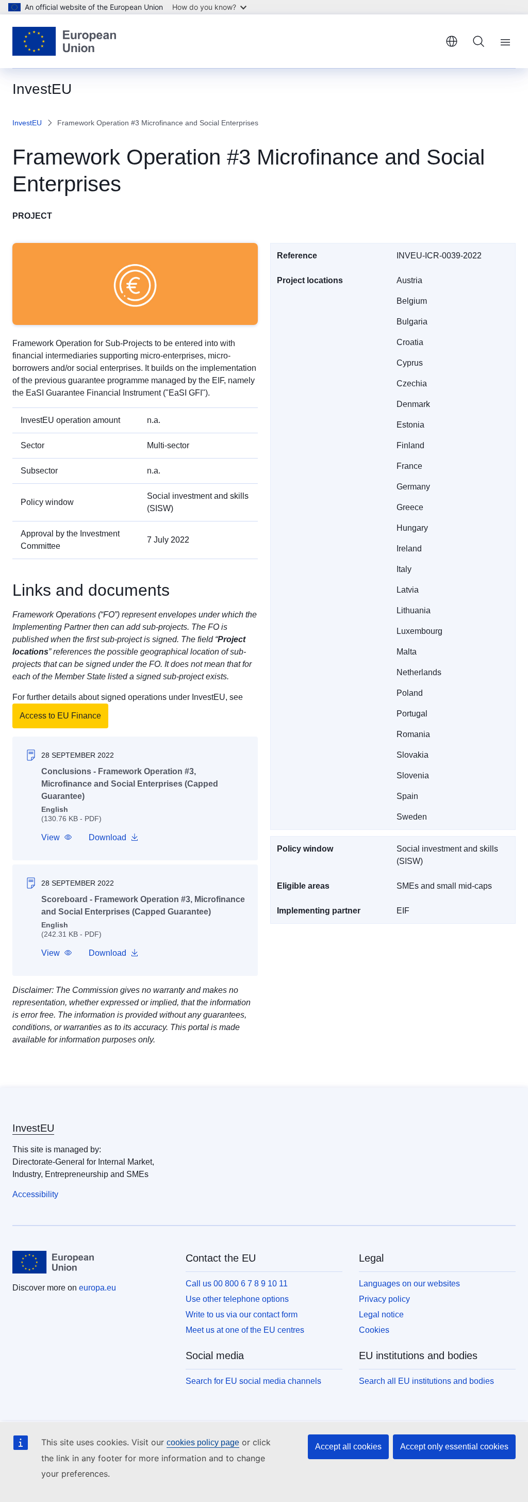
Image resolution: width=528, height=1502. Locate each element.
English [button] (451, 41)
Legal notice (381, 1314)
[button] (56, 837)
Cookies (374, 1330)
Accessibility (35, 1194)
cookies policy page (203, 1442)
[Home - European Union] (64, 41)
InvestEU (27, 123)
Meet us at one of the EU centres (245, 1330)
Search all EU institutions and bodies (426, 1381)
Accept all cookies (348, 1446)
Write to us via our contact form (242, 1314)
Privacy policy (384, 1299)
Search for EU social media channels (253, 1381)
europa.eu (97, 1287)
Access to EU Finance (60, 715)
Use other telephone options (237, 1299)
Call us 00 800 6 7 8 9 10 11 (237, 1283)
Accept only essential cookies (454, 1446)
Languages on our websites (409, 1283)
